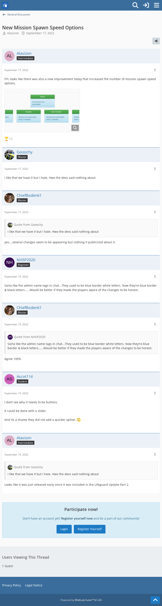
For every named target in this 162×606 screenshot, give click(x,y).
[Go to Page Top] (155, 600)
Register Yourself (90, 529)
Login (64, 529)
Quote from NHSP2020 (29, 337)
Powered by (81, 600)
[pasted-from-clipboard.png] (42, 110)
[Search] (135, 5)
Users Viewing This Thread (25, 557)
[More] (155, 70)
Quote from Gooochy (28, 225)
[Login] (146, 5)
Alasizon (13, 33)
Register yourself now (77, 518)
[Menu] (156, 5)
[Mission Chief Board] (5, 5)
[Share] (156, 41)
